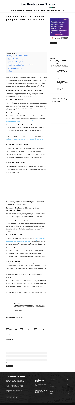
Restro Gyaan (29, 10)
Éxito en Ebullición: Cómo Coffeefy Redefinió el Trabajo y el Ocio (62, 71)
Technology (36, 10)
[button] (67, 10)
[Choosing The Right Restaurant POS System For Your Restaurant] (31, 392)
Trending (13, 10)
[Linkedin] (14, 397)
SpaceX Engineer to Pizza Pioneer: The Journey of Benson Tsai (61, 88)
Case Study (57, 10)
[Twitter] (17, 397)
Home (7, 13)
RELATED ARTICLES (10, 317)
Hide (16, 53)
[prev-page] (7, 334)
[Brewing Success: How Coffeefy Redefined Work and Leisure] (53, 77)
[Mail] (15, 312)
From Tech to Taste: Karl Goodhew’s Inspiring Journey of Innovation (62, 82)
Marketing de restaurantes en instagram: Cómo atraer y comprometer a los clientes (25, 330)
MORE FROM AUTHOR (20, 317)
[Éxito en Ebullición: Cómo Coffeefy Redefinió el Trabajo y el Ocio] (12, 324)
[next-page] (9, 334)
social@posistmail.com (15, 393)
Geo (63, 10)
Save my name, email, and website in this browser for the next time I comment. (20, 362)
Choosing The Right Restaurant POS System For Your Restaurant (41, 391)
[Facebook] (7, 397)
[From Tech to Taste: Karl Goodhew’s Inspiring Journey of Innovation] (53, 83)
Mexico (10, 13)
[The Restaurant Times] (37, 4)
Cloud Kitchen (20, 10)
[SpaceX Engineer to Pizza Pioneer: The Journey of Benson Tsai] (53, 88)
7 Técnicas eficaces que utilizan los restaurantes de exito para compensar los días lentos (40, 330)
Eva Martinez (17, 303)
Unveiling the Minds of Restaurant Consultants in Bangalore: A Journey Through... (59, 62)
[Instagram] (10, 397)
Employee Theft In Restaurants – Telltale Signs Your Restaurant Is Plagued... (41, 385)
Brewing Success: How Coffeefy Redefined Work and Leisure (62, 77)
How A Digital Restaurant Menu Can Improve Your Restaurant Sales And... (40, 380)
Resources (43, 10)
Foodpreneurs (50, 10)
